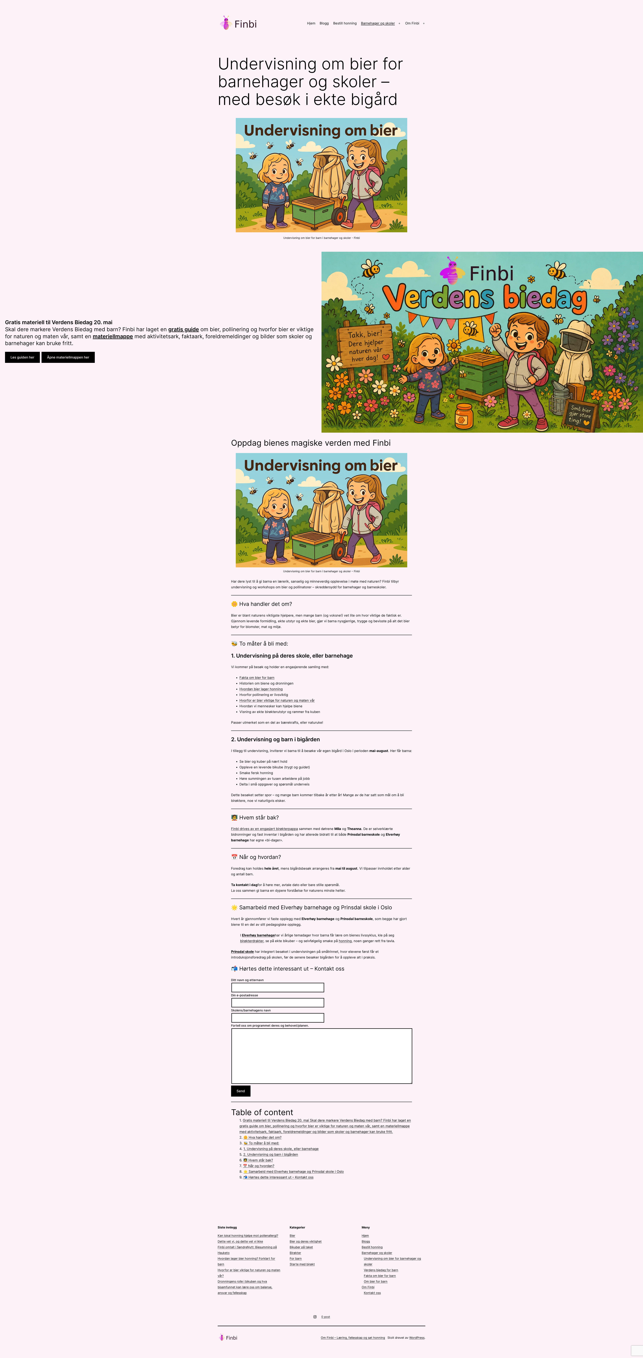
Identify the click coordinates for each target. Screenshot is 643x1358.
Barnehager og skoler (378, 23)
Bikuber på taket (301, 1247)
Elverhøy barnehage (258, 935)
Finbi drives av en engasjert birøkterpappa (264, 829)
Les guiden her (22, 357)
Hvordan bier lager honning (261, 689)
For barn (296, 1258)
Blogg (324, 23)
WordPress (416, 1337)
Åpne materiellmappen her (68, 357)
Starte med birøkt (302, 1264)
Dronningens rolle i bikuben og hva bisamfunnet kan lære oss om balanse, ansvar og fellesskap (245, 1287)
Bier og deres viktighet (306, 1241)
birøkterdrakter (251, 941)
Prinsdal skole (242, 952)
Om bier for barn (375, 1281)
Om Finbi (412, 23)
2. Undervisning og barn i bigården (270, 1154)
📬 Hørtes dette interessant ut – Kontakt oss (278, 1177)
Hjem (311, 23)
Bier (292, 1235)
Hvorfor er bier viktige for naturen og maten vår (277, 700)
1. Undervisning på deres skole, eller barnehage (281, 1149)
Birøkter (295, 1253)
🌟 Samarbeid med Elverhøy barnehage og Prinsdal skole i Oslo (293, 1172)
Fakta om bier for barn (256, 678)
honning (345, 941)
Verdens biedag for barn (381, 1270)
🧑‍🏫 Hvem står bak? (258, 1160)
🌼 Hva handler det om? (262, 1137)
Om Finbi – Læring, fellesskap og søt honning (353, 1337)
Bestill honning (345, 23)
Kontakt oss (372, 1293)
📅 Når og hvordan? (258, 1166)
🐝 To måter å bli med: (261, 1143)
